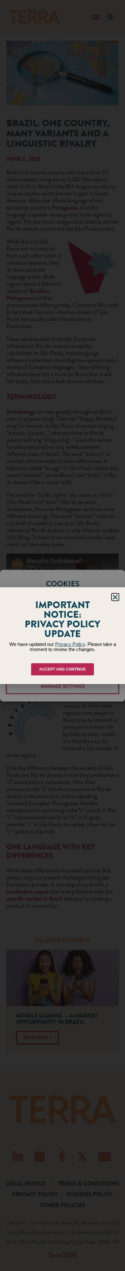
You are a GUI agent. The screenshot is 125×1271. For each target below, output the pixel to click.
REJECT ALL (63, 667)
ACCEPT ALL (62, 647)
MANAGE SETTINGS (63, 686)
